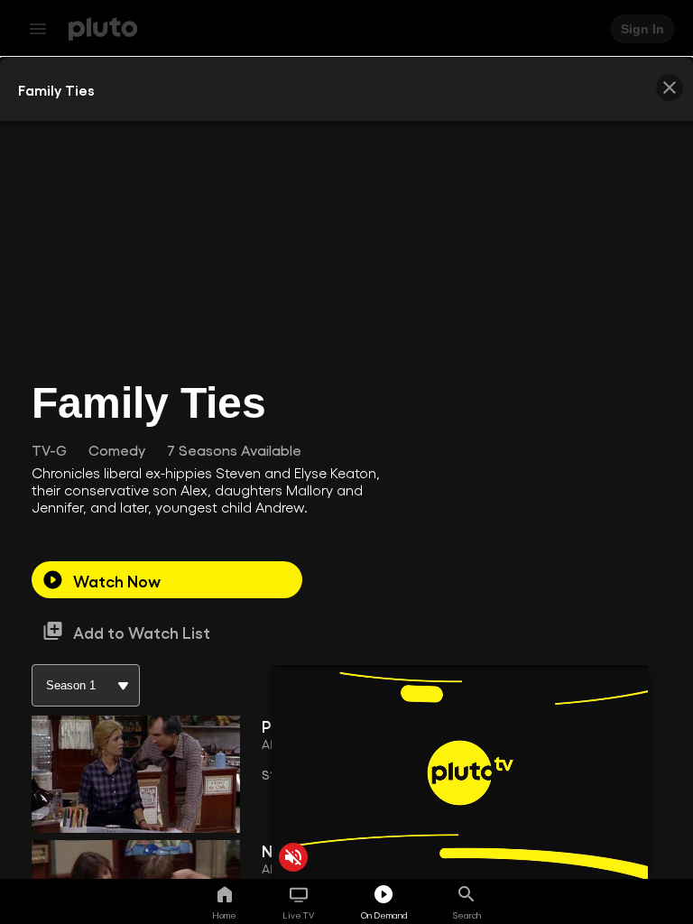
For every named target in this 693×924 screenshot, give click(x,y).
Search (467, 915)
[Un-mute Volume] (293, 857)
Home (224, 915)
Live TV (298, 915)
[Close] (669, 87)
